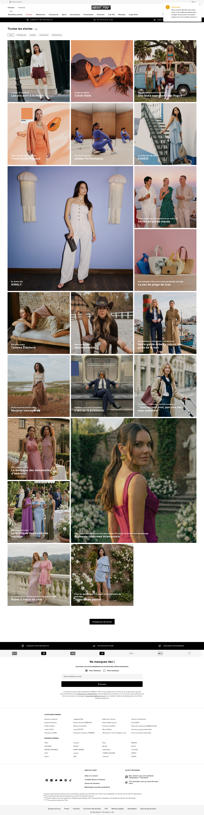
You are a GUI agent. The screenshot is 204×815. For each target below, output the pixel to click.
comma (76, 753)
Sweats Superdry (50, 722)
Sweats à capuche (50, 719)
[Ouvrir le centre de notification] (181, 8)
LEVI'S (133, 746)
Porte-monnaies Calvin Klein (141, 733)
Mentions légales (118, 809)
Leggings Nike (78, 719)
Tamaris (76, 743)
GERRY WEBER (78, 749)
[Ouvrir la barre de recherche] (163, 14)
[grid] (102, 323)
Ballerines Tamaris (108, 719)
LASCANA (47, 746)
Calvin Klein (106, 749)
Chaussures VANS (50, 733)
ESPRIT (133, 753)
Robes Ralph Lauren (109, 722)
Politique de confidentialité (87, 694)
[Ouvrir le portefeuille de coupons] (168, 7)
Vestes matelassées (138, 719)
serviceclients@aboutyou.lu (95, 696)
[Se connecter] (175, 7)
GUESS (133, 756)
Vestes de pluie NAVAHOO (82, 722)
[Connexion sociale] (46, 780)
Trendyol (105, 756)
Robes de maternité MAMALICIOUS (144, 726)
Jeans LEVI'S (49, 729)
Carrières (76, 809)
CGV (106, 809)
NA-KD (104, 746)
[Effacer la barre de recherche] (194, 14)
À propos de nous (54, 809)
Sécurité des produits (148, 809)
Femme (11, 7)
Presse (66, 809)
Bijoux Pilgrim (107, 729)
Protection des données (92, 809)
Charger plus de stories (102, 622)
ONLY (46, 743)
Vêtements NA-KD (80, 726)
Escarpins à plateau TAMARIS (83, 733)
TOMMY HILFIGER (108, 753)
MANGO (134, 743)
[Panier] (195, 7)
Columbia (134, 749)
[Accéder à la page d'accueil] (57, 771)
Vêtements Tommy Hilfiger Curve (114, 733)
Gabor (46, 756)
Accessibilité (132, 809)
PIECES (76, 746)
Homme (21, 7)
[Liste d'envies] (188, 7)
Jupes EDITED (78, 729)
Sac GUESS (135, 722)
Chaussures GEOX (108, 726)
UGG (46, 753)
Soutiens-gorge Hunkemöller (141, 729)
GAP (74, 756)
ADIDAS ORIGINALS (51, 749)
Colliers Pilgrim (49, 726)
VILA (104, 743)
